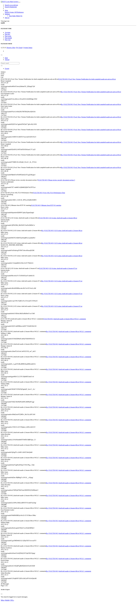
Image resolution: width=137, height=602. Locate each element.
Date (6, 58)
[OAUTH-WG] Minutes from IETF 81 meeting (46, 205)
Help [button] (6, 10)
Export (7, 68)
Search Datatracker (11, 7)
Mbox (3, 600)
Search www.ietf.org (11, 5)
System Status (27, 47)
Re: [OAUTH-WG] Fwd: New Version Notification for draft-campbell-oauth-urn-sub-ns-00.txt (91, 92)
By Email (19, 47)
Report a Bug (11, 47)
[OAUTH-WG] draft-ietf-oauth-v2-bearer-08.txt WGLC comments (64, 319)
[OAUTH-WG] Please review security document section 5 (56, 180)
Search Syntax (9, 12)
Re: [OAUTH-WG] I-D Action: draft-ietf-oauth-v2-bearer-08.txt (62, 230)
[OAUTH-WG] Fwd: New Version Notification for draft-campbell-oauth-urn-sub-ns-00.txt (87, 79)
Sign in (7, 18)
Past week (8, 36)
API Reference (19, 12)
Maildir (7, 600)
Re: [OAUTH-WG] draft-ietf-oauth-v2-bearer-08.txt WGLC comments (68, 331)
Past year (8, 40)
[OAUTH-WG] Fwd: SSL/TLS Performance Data (49, 193)
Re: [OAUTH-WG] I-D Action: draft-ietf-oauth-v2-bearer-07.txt (62, 281)
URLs (12, 600)
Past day (7, 34)
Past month (8, 38)
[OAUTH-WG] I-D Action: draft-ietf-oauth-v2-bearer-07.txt (58, 268)
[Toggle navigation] (19, 2)
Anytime (7, 32)
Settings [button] (7, 14)
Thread (7, 59)
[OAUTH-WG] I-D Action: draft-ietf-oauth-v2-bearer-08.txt (58, 218)
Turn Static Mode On (15, 16)
